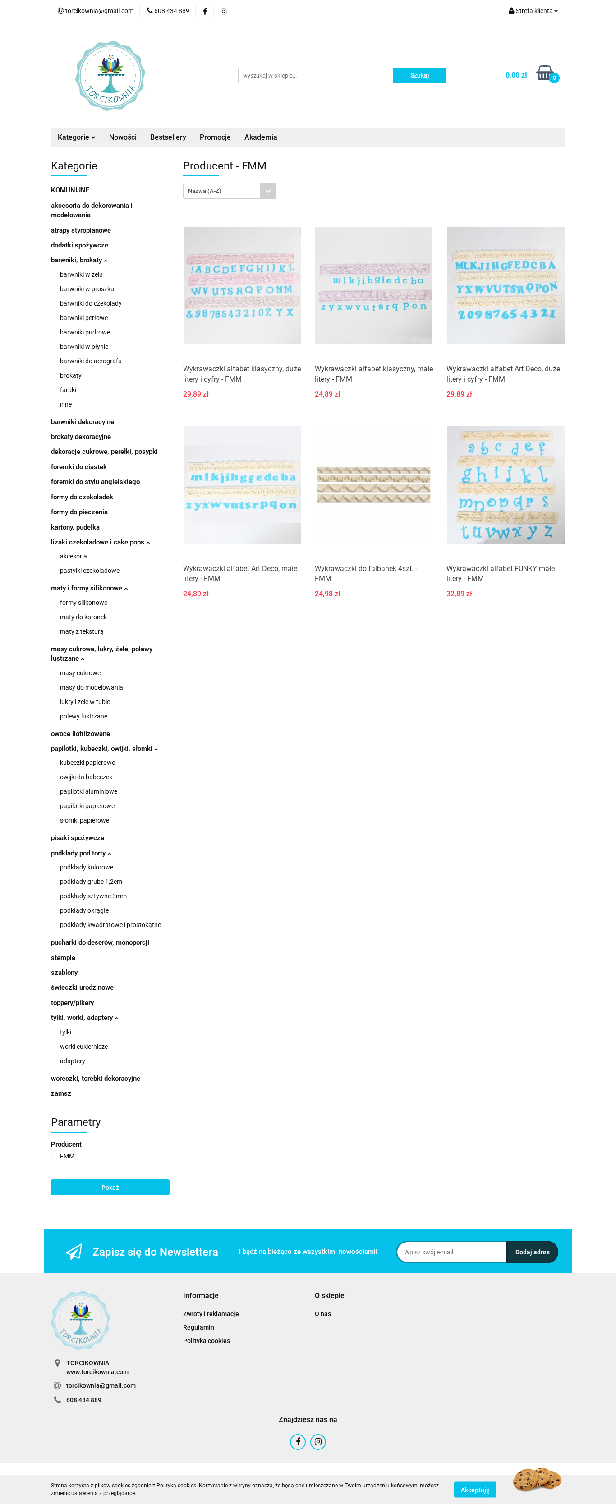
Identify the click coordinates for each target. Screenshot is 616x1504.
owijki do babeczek (86, 777)
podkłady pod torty (79, 853)
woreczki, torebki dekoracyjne (95, 1078)
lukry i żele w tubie (85, 701)
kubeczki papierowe (87, 762)
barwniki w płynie (84, 346)
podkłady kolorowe (86, 867)
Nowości (123, 137)
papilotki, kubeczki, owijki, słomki (102, 749)
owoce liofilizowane (80, 734)
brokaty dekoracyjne (81, 437)
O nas (323, 1313)
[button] (201, 1296)
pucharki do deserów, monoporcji (100, 942)
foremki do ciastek (79, 467)
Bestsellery (168, 137)
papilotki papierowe (87, 805)
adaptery (72, 1061)
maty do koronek (83, 617)
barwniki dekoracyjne (82, 422)
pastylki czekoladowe (90, 570)
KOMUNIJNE (70, 190)
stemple (63, 958)
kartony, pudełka (75, 527)
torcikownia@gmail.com (101, 1385)
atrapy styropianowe (81, 230)
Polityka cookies (206, 1340)
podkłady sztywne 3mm (93, 896)
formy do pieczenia (79, 512)
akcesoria (73, 556)
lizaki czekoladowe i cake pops (98, 542)
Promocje (215, 137)
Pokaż (110, 1187)
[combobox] (229, 191)
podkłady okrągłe (84, 910)
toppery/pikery (72, 1003)
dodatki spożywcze (79, 245)
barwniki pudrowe (85, 332)
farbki (68, 389)
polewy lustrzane (83, 716)
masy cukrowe (80, 673)
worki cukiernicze (84, 1046)
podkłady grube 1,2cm (91, 881)
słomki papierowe (84, 820)
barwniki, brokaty (77, 260)
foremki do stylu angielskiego (95, 482)
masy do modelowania (91, 687)
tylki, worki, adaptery (83, 1018)
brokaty (71, 375)
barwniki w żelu (81, 274)
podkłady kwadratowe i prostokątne (110, 924)
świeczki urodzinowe (82, 987)
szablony (64, 973)
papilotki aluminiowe (88, 791)
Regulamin (198, 1327)
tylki (65, 1032)
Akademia (260, 137)
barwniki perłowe (84, 317)
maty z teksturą (82, 631)
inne (66, 404)
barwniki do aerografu (91, 361)
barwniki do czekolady (91, 303)
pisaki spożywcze (77, 838)
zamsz (61, 1093)
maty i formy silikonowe (87, 588)
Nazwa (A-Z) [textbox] (204, 190)
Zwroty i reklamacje (211, 1313)
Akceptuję (475, 1489)
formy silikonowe (83, 602)
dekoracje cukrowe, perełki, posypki (104, 452)
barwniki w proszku (87, 289)
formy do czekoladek (82, 497)
